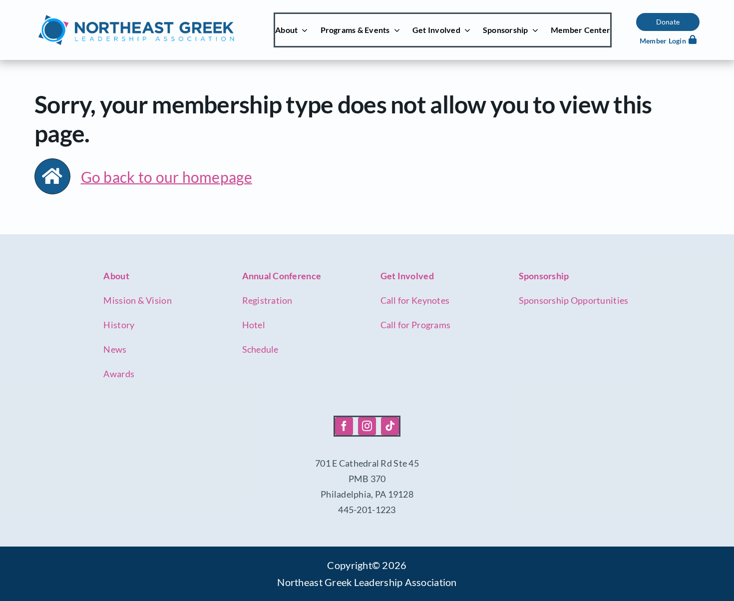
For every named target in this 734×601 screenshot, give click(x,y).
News (114, 349)
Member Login (663, 40)
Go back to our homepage (166, 177)
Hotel (253, 324)
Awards (118, 373)
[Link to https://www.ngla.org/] (52, 176)
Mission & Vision (137, 300)
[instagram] (367, 426)
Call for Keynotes (415, 300)
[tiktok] (390, 426)
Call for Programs (415, 324)
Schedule (260, 349)
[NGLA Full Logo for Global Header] (136, 17)
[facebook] (344, 426)
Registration (267, 300)
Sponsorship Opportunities (574, 300)
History (118, 324)
